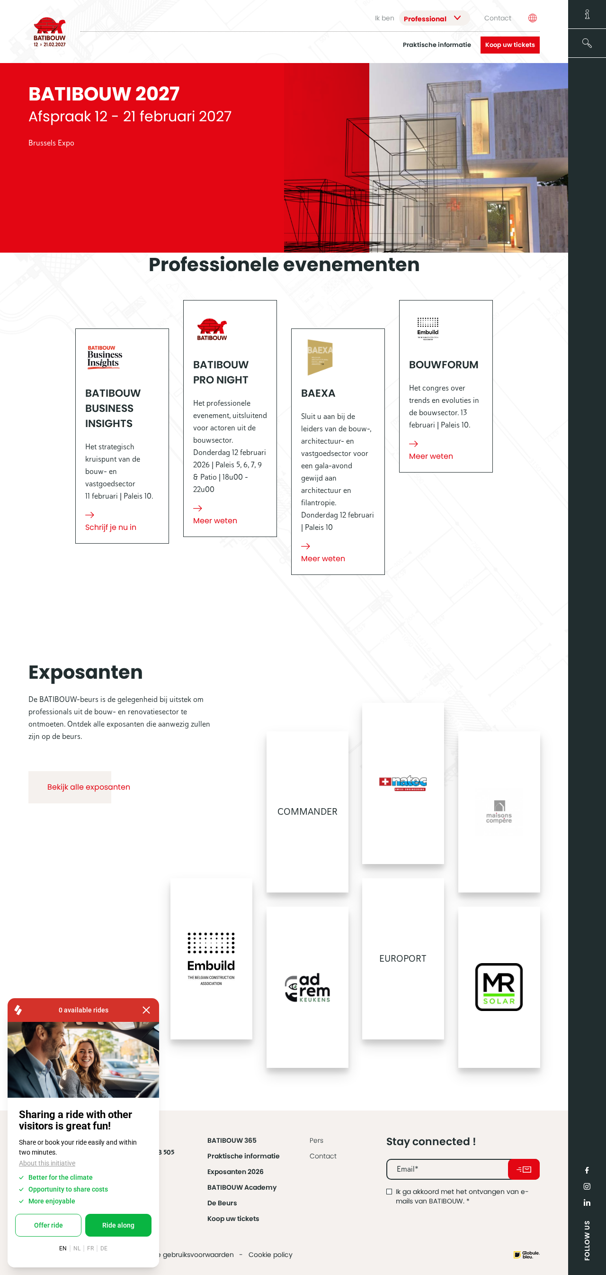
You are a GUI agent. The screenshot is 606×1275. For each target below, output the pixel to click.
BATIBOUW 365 (232, 1140)
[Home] (49, 32)
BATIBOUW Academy (241, 1187)
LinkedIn (587, 1202)
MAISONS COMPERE (499, 812)
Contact (497, 18)
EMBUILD (211, 959)
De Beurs (222, 1203)
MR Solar (499, 987)
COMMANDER (307, 812)
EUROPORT (403, 959)
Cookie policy (271, 1254)
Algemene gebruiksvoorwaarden (180, 1254)
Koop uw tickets (510, 44)
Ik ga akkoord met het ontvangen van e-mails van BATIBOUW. (462, 1196)
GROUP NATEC (403, 783)
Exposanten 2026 (235, 1171)
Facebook (587, 1170)
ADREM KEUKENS (307, 987)
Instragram (587, 1186)
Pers (316, 1140)
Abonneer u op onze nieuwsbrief (524, 1169)
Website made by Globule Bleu (527, 1255)
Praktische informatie (437, 45)
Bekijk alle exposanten (88, 787)
